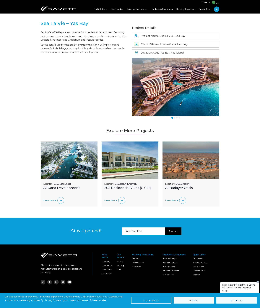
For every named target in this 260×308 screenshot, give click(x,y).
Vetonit (120, 262)
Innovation (136, 267)
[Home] (58, 9)
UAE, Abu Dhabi (62, 184)
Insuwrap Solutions (170, 271)
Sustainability (138, 263)
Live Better (106, 274)
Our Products (168, 275)
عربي (217, 2)
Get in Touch (198, 267)
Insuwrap (120, 266)
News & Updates (200, 263)
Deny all (194, 300)
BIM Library (197, 259)
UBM (119, 270)
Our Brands (116, 9)
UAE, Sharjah (182, 184)
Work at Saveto (200, 271)
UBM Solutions (168, 267)
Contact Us (206, 2)
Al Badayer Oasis (179, 188)
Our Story (106, 262)
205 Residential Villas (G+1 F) (127, 188)
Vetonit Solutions (169, 263)
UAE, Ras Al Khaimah (125, 184)
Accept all (236, 300)
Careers (196, 275)
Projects (135, 259)
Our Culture (107, 270)
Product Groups (169, 259)
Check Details (151, 300)
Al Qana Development (61, 188)
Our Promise (107, 266)
